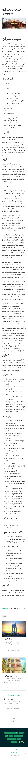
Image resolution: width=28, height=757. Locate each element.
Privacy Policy (14, 750)
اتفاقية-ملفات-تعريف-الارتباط (11, 732)
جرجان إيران (8, 639)
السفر (4, 616)
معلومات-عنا (14, 742)
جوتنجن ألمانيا (8, 699)
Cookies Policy (14, 749)
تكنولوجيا (21, 736)
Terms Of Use (14, 752)
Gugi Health (5, 608)
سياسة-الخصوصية (12, 739)
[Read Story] (20, 650)
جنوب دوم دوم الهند (10, 676)
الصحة (15, 736)
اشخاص (21, 732)
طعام (19, 739)
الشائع (11, 736)
